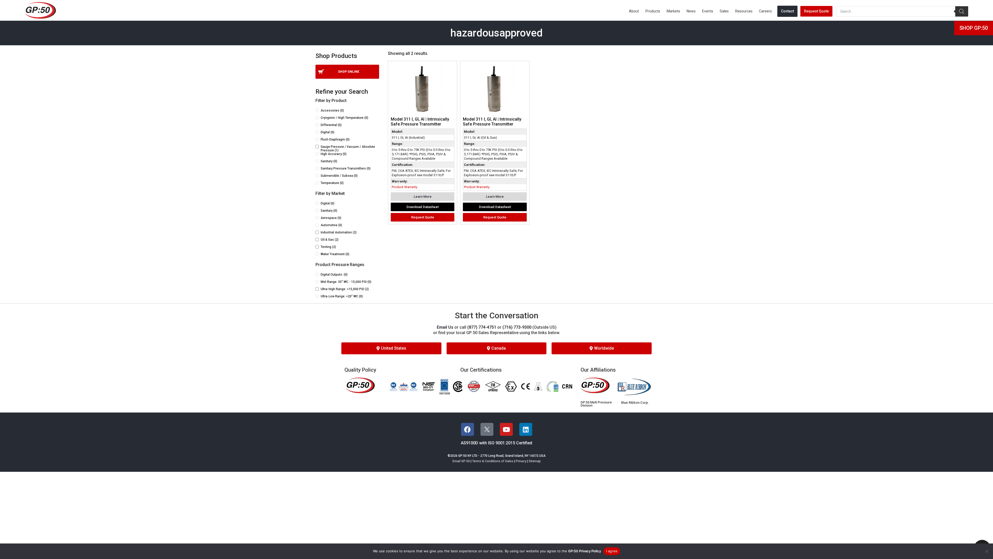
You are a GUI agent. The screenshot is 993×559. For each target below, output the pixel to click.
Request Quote (816, 11)
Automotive (331, 225)
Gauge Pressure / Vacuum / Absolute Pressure (348, 148)
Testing (328, 247)
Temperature (332, 183)
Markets (673, 11)
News (691, 11)
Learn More (423, 196)
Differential (331, 125)
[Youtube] (506, 429)
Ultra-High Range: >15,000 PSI (345, 289)
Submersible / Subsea (339, 176)
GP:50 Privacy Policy (584, 551)
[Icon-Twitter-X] (486, 429)
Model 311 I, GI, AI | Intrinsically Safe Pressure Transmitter (420, 122)
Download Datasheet (423, 207)
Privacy (521, 461)
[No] (986, 551)
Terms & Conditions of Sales (492, 461)
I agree (612, 551)
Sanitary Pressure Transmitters (346, 168)
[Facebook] (467, 429)
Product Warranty (404, 187)
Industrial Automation (339, 232)
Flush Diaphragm (335, 139)
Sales (724, 11)
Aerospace (331, 218)
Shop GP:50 (973, 28)
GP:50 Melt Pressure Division (596, 404)
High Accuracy (334, 154)
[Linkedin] (525, 429)
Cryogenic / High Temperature (344, 118)
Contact (787, 11)
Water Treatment (335, 254)
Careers (765, 11)
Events (707, 11)
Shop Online (348, 71)
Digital (327, 132)
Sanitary (329, 161)
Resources (744, 11)
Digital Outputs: (334, 274)
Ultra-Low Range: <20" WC (342, 296)
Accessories (332, 110)
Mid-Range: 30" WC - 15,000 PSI (346, 282)
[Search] (961, 11)
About (634, 11)
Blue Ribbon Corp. (635, 402)
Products (652, 11)
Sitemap (535, 461)
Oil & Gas (329, 239)
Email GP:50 (461, 461)
